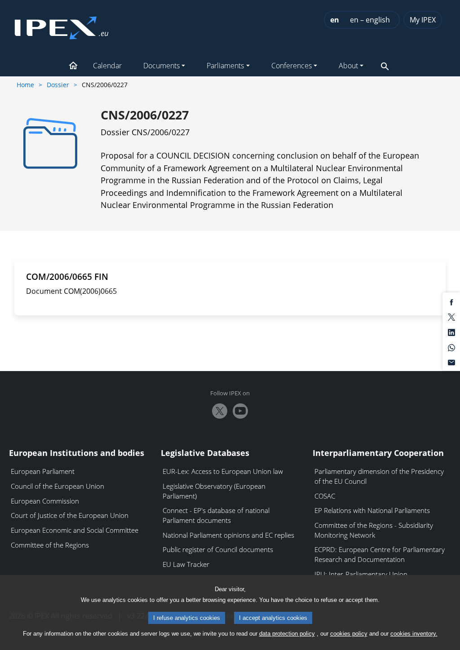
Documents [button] (161, 66)
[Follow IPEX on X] (220, 411)
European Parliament (43, 471)
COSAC (324, 495)
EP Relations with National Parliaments (372, 510)
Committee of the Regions (50, 544)
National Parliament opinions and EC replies (228, 535)
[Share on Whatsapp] (451, 346)
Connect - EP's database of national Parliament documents (216, 515)
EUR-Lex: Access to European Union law (223, 471)
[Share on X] (451, 316)
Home (25, 84)
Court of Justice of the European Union (69, 515)
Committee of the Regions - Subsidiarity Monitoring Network (373, 530)
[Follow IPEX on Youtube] (240, 411)
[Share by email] (451, 362)
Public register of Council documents (218, 549)
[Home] (61, 25)
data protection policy (287, 633)
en (334, 20)
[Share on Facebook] (451, 301)
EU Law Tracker (186, 564)
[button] (73, 66)
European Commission (45, 500)
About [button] (348, 66)
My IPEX (423, 20)
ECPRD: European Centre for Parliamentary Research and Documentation (379, 554)
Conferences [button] (291, 66)
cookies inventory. (414, 633)
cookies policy (348, 633)
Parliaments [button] (225, 66)
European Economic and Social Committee (74, 530)
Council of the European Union (57, 486)
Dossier (58, 84)
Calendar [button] (107, 66)
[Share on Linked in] (451, 332)
